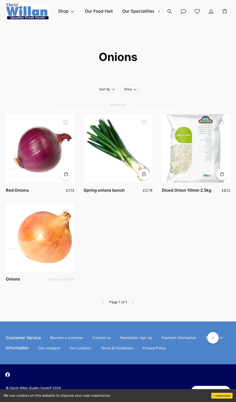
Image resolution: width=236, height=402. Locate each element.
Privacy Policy (154, 348)
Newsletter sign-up (136, 337)
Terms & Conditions (117, 348)
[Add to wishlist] (66, 123)
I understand (222, 395)
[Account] (183, 11)
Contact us (101, 337)
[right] (158, 11)
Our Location (80, 348)
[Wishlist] (197, 11)
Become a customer (66, 337)
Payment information (179, 337)
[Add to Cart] (66, 174)
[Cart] (224, 11)
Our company (49, 348)
